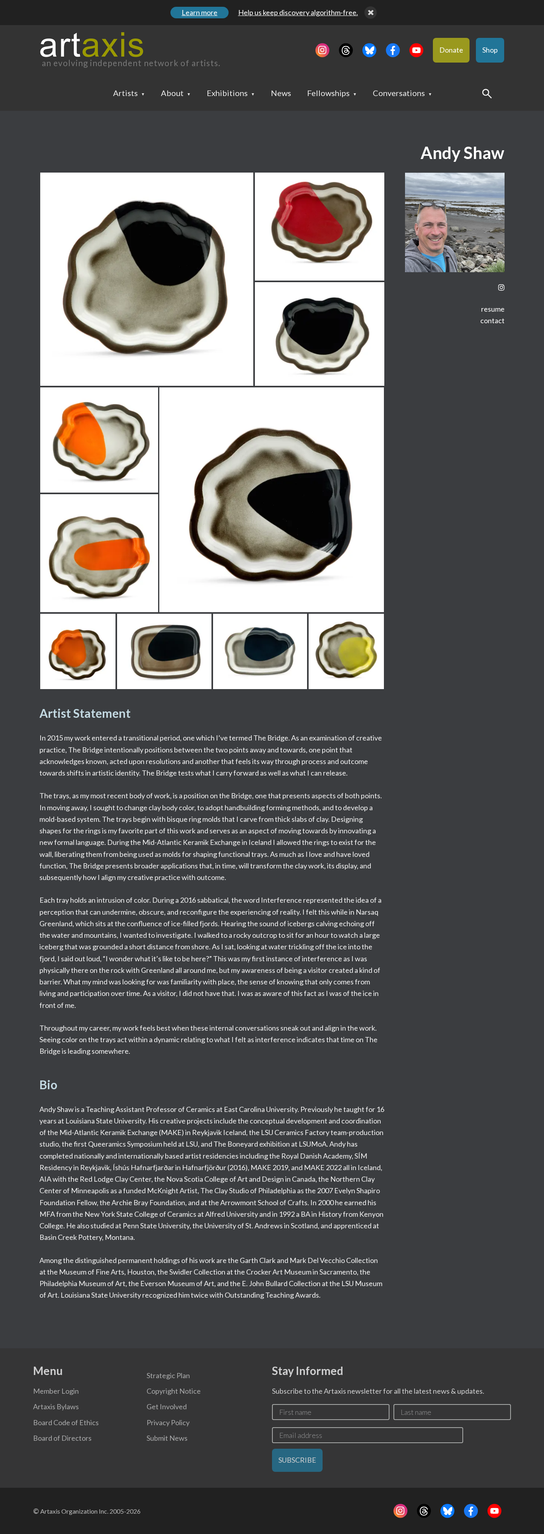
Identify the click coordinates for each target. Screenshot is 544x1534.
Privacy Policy (168, 1422)
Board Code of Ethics (66, 1422)
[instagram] (501, 287)
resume (493, 308)
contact (492, 320)
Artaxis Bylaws (56, 1406)
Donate (451, 49)
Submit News (167, 1438)
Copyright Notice (174, 1391)
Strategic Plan (168, 1375)
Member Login (56, 1391)
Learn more (199, 12)
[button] (146, 279)
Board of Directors (62, 1438)
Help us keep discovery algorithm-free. (298, 12)
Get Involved (167, 1406)
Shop (490, 49)
